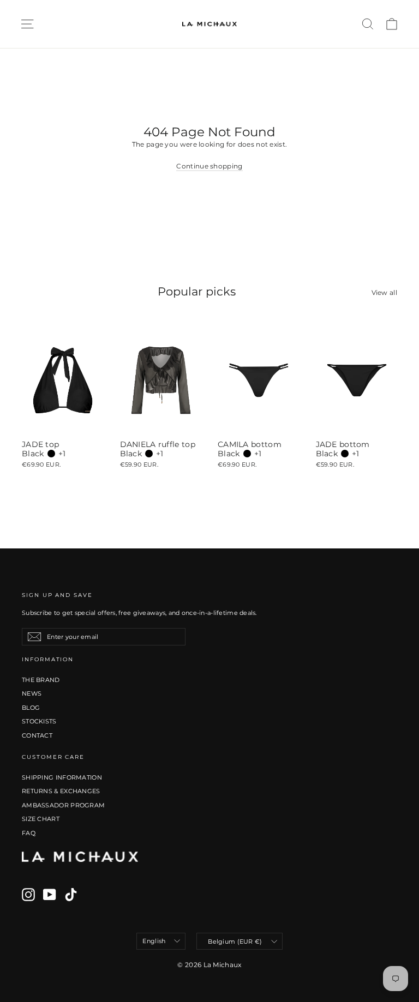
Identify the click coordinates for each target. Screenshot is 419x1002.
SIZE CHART (40, 819)
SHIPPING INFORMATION (62, 777)
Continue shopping (209, 166)
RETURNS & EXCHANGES (61, 791)
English (153, 941)
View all (384, 292)
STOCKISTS (39, 721)
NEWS (31, 693)
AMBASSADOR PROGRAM (63, 805)
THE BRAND (41, 680)
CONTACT (37, 735)
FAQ (28, 833)
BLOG (31, 707)
